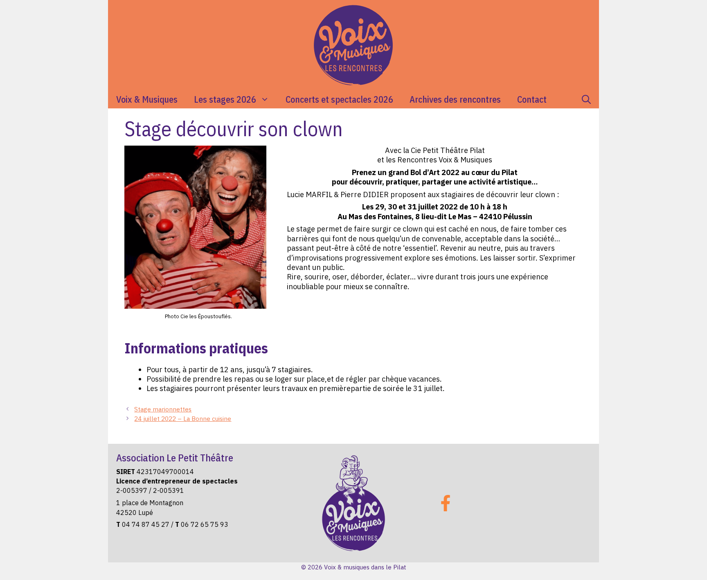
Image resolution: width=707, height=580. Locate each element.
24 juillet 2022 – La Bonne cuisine (182, 418)
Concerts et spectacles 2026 (339, 99)
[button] (586, 99)
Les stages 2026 (225, 99)
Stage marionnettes (162, 409)
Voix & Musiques (147, 99)
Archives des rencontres (455, 99)
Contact (532, 99)
